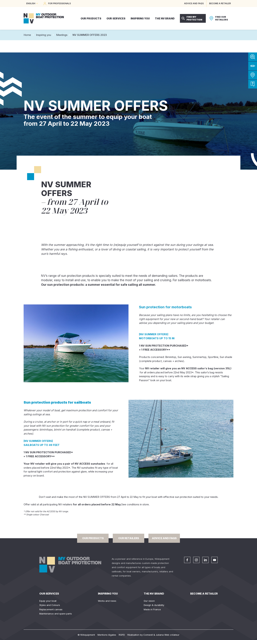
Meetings (61, 35)
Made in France (152, 609)
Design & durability (154, 605)
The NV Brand (154, 593)
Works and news (107, 600)
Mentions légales (107, 634)
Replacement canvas (50, 609)
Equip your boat (47, 600)
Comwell (148, 634)
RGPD (122, 634)
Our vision (149, 600)
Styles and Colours (49, 605)
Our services (49, 593)
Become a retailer (204, 593)
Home (27, 35)
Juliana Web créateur (167, 634)
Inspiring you (43, 35)
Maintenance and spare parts (55, 613)
